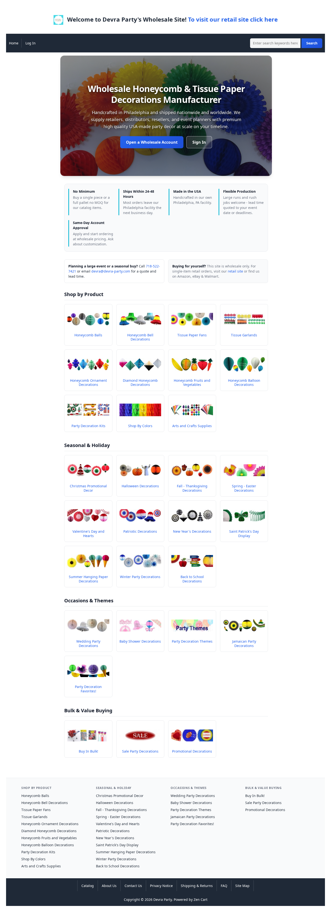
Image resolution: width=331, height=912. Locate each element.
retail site (235, 271)
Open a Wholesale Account (152, 142)
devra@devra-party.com (110, 271)
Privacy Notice (161, 885)
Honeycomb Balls (35, 795)
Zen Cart (200, 899)
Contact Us (133, 885)
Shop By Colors (33, 859)
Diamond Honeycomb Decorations (49, 831)
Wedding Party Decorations (193, 795)
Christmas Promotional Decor (119, 795)
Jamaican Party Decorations (193, 816)
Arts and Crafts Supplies (41, 866)
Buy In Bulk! (255, 795)
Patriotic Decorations (113, 831)
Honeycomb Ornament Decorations (50, 823)
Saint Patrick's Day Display (117, 845)
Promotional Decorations (265, 809)
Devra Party (162, 899)
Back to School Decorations (118, 866)
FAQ (224, 885)
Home (13, 43)
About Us (109, 885)
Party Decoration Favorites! (192, 823)
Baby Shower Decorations (191, 802)
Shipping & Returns (197, 885)
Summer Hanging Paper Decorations (126, 852)
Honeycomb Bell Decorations (44, 802)
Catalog (87, 885)
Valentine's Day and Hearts (118, 823)
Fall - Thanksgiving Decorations (121, 809)
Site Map (242, 885)
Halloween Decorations (114, 802)
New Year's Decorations (115, 838)
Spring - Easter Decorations (118, 816)
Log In (30, 43)
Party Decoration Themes (191, 809)
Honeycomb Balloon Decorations (47, 845)
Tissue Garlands (34, 816)
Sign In (199, 142)
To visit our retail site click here (233, 19)
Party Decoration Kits (38, 852)
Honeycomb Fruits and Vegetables (49, 838)
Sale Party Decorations (263, 802)
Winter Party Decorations (116, 859)
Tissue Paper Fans (36, 809)
